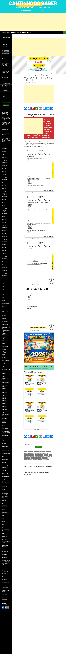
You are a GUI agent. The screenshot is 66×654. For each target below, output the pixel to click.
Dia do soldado (4, 406)
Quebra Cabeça (4, 554)
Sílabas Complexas (5, 587)
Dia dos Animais (4, 411)
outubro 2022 (4, 177)
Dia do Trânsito (4, 409)
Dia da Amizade (4, 375)
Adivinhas (3, 298)
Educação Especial (5, 53)
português (49, 456)
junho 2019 (4, 231)
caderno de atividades (29, 454)
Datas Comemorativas (6, 369)
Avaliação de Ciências (34, 73)
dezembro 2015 (4, 270)
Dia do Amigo (4, 398)
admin (34, 82)
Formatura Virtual (5, 467)
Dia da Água (4, 373)
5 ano (3, 295)
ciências (46, 454)
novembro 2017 (4, 255)
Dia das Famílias (4, 395)
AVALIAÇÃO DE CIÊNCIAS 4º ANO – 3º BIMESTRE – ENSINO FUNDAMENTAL (29, 396)
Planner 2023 (4, 536)
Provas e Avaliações (48, 73)
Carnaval (3, 354)
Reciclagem (4, 555)
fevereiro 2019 (4, 236)
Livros (3, 502)
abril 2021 (3, 205)
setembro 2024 (4, 156)
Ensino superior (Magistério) (5, 47)
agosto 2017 (4, 259)
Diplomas (3, 425)
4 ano (3, 292)
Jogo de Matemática (5, 478)
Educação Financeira (5, 433)
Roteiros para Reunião (5, 574)
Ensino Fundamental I (6, 38)
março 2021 (4, 207)
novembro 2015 (4, 272)
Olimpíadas (4, 521)
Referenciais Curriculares (4, 80)
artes (43, 451)
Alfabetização (4, 305)
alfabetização (37, 451)
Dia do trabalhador (5, 408)
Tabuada (3, 588)
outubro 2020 (4, 214)
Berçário (3, 340)
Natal (3, 518)
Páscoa (3, 524)
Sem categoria (4, 579)
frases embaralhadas (29, 456)
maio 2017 (4, 264)
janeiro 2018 (4, 253)
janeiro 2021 (4, 210)
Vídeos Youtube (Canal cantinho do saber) (6, 86)
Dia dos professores (5, 414)
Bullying (3, 344)
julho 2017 (4, 261)
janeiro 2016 (4, 269)
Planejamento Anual (5, 529)
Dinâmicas (4, 423)
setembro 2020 (4, 216)
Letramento (4, 500)
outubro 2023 (4, 163)
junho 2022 (4, 183)
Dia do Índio (4, 403)
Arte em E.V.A (4, 56)
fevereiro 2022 (4, 190)
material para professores (40, 456)
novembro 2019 (4, 227)
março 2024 (4, 157)
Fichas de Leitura (5, 459)
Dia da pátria (4, 388)
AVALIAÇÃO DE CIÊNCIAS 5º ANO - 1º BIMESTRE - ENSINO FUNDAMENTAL (42, 423)
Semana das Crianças (5, 581)
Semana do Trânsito (5, 582)
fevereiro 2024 (4, 159)
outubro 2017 (4, 256)
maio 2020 (4, 222)
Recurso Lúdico (4, 557)
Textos (3, 593)
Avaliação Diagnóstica (5, 330)
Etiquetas (3, 454)
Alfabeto (3, 306)
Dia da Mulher (4, 385)
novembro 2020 (4, 213)
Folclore (3, 464)
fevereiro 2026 (4, 148)
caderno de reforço (5, 348)
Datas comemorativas (5, 68)
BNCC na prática (4, 341)
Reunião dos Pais (5, 573)
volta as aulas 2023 (45, 459)
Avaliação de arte (5, 324)
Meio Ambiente (4, 505)
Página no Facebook (6, 83)
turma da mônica (28, 459)
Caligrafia (3, 351)
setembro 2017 (4, 258)
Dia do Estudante (5, 401)
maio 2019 (4, 233)
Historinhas (4, 470)
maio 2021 (4, 204)
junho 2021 (4, 202)
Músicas (3, 516)
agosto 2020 (4, 217)
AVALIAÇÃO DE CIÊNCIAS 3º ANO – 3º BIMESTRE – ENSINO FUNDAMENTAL (42, 383)
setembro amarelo (5, 585)
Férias (3, 456)
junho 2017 (4, 262)
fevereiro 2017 (4, 267)
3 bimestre (31, 451)
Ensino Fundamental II (6, 41)
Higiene (3, 468)
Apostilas (3, 309)
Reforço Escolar (4, 568)
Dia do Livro (4, 404)
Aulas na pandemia (5, 321)
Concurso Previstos (5, 360)
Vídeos (3, 597)
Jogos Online (4, 479)
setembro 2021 (4, 197)
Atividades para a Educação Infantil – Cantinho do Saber (16, 32)
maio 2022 (4, 185)
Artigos (3, 58)
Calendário (4, 349)
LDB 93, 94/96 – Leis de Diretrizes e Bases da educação (5, 484)
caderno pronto (39, 454)
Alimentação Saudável (6, 308)
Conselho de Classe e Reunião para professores (5, 64)
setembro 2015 (4, 275)
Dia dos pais (4, 412)
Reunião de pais (5, 77)
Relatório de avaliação (5, 571)
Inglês (3, 471)
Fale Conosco (4, 90)
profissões (4, 548)
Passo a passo (4, 526)
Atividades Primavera (5, 319)
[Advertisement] (33, 22)
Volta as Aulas (4, 599)
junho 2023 (4, 169)
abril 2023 (3, 173)
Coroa (3, 366)
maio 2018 (4, 248)
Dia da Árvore (4, 376)
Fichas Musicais (4, 461)
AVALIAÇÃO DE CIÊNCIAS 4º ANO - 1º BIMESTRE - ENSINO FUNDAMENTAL (29, 423)
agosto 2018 (4, 244)
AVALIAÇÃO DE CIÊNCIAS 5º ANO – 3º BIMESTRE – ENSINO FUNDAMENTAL (42, 396)
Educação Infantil (5, 435)
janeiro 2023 (4, 174)
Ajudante (3, 300)
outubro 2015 (4, 273)
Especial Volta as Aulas (6, 453)
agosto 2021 (4, 199)
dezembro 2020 (4, 211)
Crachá (3, 367)
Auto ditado (4, 322)
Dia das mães (4, 397)
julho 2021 (4, 200)
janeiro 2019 (4, 238)
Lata (2, 481)
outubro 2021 (4, 196)
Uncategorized (4, 594)
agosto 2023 (4, 166)
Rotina (3, 576)
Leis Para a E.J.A (4, 486)
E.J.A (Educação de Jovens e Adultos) (5, 51)
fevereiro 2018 (4, 252)
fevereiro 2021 (4, 208)
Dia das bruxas (4, 392)
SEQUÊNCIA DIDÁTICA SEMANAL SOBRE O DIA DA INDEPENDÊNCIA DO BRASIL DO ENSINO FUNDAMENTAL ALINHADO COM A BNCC (38, 466)
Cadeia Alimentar (5, 346)
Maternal (3, 503)
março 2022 (4, 188)
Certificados (4, 355)
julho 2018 (4, 245)
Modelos (3, 509)
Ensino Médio (4, 44)
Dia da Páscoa (4, 386)
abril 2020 (3, 224)
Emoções (3, 441)
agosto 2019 (4, 230)
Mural (3, 515)
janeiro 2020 (4, 225)
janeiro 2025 (4, 154)
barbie (3, 338)
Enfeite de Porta (4, 444)
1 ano (26, 451)
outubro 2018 (4, 241)
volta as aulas (36, 459)
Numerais (3, 519)
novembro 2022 (4, 176)
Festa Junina (4, 457)
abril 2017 (3, 265)
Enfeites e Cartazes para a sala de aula (5, 72)
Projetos (3, 549)
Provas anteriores (5, 551)
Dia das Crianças (5, 394)
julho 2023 (4, 168)
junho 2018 (4, 247)
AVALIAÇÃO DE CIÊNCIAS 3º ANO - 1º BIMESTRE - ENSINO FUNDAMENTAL (29, 410)
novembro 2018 (4, 239)
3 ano (3, 289)
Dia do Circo (4, 400)
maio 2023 (4, 171)
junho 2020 (4, 221)
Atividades (26, 73)
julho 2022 (4, 182)
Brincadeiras (4, 343)
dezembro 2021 (4, 193)
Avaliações (41, 73)
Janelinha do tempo (5, 476)
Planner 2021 (4, 533)
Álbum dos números (5, 303)
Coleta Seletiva (4, 358)
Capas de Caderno (5, 352)
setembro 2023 (4, 165)
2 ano (3, 286)
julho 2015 (4, 276)
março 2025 (4, 151)
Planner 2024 (4, 538)
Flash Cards (4, 462)
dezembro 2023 (4, 160)
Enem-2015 (4, 443)
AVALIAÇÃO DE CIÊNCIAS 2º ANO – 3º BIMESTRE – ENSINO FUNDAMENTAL (29, 383)
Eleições (3, 440)
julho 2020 (4, 219)
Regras (3, 570)
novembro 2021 (4, 194)
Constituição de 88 (5, 364)
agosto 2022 (4, 180)
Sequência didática (5, 584)
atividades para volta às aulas (31, 453)
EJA (2, 438)
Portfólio (3, 543)
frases (50, 454)
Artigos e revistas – (5, 311)
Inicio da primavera (5, 473)
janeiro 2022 (4, 191)
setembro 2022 (4, 179)
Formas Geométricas (5, 465)
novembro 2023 (4, 162)
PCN (2, 527)
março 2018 (4, 250)
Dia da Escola (4, 380)
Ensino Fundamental (5, 446)
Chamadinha (4, 357)
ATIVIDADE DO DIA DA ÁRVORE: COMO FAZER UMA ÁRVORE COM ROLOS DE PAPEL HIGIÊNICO (6, 132)
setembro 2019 (4, 228)
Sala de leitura (4, 577)
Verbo (3, 596)
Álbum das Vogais (5, 301)
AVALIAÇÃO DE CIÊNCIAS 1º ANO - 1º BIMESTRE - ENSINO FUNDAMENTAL (42, 410)
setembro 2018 (4, 242)
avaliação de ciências (43, 453)
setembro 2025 (4, 149)
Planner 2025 (4, 539)
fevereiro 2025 (4, 152)
